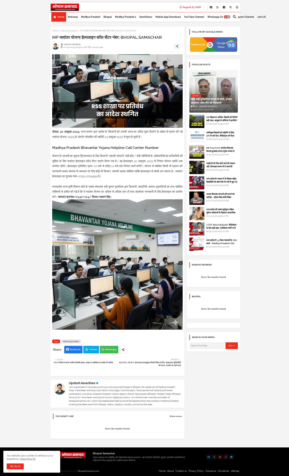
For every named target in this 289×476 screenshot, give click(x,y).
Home (61, 17)
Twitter (93, 349)
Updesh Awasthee (82, 383)
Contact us (181, 471)
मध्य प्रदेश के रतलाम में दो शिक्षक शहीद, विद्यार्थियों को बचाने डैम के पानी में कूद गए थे (221, 181)
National (73, 17)
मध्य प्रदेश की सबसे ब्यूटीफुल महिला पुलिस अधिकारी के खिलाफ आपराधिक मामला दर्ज (220, 212)
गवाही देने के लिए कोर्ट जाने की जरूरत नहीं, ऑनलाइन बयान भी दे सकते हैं (220, 165)
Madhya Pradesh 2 (125, 17)
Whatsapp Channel (218, 17)
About (170, 471)
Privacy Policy (196, 471)
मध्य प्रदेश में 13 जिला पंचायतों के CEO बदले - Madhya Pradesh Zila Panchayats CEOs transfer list (221, 245)
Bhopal (108, 17)
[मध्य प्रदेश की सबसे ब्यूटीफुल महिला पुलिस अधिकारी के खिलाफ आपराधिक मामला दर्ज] (196, 213)
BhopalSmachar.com (88, 471)
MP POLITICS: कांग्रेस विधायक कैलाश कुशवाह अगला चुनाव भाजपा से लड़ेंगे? (220, 151)
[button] (227, 17)
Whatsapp (110, 349)
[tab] (58, 17)
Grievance (210, 471)
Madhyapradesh (69, 30)
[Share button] (123, 349)
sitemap (235, 471)
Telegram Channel (243, 17)
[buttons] (211, 7)
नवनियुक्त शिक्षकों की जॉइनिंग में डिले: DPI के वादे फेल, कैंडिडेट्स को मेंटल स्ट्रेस (220, 135)
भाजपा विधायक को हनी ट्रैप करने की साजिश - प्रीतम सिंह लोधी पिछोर (220, 195)
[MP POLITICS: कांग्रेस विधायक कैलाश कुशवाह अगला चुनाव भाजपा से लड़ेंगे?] (196, 152)
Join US (261, 17)
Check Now (26, 459)
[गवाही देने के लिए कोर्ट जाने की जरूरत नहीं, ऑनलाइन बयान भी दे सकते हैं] (196, 167)
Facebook (75, 349)
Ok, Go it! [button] (15, 466)
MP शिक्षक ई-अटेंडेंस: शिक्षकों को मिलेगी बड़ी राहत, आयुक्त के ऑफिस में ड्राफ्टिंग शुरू (221, 120)
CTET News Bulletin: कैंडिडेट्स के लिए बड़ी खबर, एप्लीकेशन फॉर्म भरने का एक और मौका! (221, 228)
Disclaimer (223, 471)
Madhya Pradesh (90, 17)
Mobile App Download (168, 17)
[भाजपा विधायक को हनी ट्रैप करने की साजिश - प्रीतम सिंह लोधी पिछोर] (196, 198)
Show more (176, 416)
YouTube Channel (194, 17)
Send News (145, 17)
